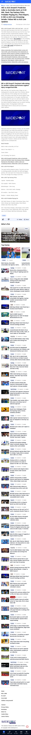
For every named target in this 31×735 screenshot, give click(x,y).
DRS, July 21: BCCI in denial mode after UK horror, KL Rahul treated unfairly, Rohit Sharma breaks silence (20, 358)
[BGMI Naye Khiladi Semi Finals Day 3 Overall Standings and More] (5, 322)
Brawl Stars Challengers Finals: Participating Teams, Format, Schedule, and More (18, 410)
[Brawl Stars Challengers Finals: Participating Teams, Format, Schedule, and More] (5, 409)
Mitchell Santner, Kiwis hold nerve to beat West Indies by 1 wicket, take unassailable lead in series (20, 495)
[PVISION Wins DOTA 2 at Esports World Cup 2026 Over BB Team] (5, 502)
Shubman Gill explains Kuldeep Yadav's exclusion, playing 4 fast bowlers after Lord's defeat (18, 444)
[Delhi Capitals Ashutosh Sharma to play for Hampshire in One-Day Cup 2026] (5, 418)
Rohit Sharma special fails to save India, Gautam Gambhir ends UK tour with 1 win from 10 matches (19, 560)
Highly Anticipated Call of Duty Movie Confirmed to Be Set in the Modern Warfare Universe (19, 666)
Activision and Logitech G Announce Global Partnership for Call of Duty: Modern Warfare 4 (19, 393)
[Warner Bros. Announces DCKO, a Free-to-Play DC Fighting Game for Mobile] (5, 270)
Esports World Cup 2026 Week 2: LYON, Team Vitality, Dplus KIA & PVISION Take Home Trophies (18, 435)
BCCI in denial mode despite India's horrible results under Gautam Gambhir (19, 470)
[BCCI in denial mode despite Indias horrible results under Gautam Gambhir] (5, 469)
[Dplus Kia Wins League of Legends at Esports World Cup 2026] (5, 534)
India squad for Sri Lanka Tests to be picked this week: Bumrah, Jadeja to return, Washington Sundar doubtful (15, 236)
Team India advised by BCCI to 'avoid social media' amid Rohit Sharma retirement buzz (19, 683)
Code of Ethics (5, 716)
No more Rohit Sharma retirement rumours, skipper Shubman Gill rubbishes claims (19, 518)
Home (2, 691)
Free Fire (13, 336)
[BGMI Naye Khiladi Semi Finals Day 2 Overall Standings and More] (5, 576)
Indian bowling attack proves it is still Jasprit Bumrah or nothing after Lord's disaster (19, 609)
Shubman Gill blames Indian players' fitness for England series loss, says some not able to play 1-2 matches (19, 527)
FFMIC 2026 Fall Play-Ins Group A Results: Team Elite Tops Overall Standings (18, 375)
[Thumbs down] (8, 219)
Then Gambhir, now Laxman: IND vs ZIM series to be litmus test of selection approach (19, 402)
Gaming (12, 268)
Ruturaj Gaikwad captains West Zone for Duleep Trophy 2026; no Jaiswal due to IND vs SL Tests (20, 453)
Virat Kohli (4, 698)
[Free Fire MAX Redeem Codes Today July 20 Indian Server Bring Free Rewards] (5, 550)
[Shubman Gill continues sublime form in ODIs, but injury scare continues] (5, 592)
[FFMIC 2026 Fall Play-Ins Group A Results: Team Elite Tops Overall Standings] (5, 374)
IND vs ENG (4, 693)
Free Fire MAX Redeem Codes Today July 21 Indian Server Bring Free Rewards (19, 340)
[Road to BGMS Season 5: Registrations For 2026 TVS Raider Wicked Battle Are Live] (5, 314)
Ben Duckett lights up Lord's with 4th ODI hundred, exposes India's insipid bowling (19, 618)
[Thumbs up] (3, 219)
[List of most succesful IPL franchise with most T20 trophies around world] (5, 674)
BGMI (12, 304)
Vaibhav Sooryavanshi (7, 700)
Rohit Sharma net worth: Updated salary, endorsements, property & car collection (19, 650)
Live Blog (13, 597)
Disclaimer (4, 709)
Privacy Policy (5, 707)
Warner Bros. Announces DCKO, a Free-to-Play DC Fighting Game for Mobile (19, 271)
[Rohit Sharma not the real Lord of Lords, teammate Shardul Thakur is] (5, 509)
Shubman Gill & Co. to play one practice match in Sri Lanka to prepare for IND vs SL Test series (18, 461)
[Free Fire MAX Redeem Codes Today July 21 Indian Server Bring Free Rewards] (5, 339)
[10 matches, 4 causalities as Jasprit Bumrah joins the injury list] (5, 634)
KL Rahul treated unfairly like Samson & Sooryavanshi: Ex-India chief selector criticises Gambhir (19, 384)
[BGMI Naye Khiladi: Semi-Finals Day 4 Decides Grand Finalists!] (5, 306)
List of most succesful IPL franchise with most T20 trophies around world (19, 675)
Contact (3, 705)
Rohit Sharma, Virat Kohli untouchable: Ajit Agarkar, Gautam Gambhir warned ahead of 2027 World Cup (10, 264)
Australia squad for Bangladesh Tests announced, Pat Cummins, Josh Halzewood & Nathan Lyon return (19, 349)
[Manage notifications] (27, 726)
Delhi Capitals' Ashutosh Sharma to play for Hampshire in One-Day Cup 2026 (19, 419)
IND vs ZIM (9, 733)
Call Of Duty (13, 389)
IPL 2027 (3, 696)
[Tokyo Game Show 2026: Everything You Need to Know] (5, 641)
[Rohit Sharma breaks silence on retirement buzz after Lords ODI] (5, 486)
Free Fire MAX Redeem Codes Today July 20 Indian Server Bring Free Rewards (19, 551)
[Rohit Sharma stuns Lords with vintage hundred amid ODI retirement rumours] (5, 584)
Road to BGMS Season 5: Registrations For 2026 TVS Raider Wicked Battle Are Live (19, 315)
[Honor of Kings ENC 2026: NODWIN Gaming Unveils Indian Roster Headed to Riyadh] (5, 279)
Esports (12, 276)
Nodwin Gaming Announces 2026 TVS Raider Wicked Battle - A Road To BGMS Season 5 (20, 569)
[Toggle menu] (2, 2)
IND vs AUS (10, 45)
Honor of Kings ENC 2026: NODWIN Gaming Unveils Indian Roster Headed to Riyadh (19, 280)
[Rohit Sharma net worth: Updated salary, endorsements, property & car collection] (5, 649)
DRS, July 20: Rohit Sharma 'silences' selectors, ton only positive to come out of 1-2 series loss (19, 542)
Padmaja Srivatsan (7, 24)
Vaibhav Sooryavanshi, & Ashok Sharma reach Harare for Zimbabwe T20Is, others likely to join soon (19, 479)
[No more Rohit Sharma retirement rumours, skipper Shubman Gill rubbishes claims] (5, 517)
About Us (3, 712)
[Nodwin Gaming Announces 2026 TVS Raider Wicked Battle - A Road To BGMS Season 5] (5, 568)
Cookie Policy (4, 714)
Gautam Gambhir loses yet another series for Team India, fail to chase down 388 (19, 601)
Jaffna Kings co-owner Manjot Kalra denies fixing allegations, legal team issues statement (20, 627)
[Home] (10, 2)
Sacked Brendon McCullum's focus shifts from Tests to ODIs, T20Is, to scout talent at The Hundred (19, 331)
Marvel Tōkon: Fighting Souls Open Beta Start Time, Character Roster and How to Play (19, 366)
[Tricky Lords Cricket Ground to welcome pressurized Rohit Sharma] (5, 657)
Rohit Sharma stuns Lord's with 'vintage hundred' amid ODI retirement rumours (18, 585)
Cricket (3, 215)
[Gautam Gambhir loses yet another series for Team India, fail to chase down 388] (5, 600)
